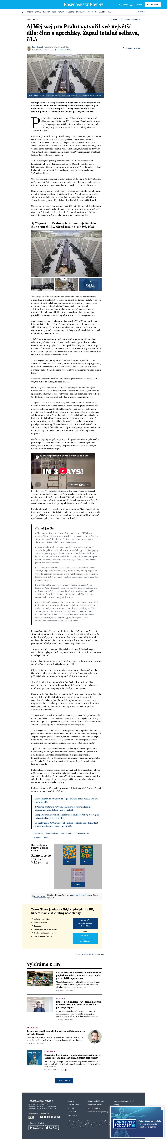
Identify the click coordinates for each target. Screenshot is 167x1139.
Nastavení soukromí (94, 1108)
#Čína (46, 838)
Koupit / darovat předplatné (124, 1101)
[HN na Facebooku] (45, 1117)
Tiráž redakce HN (74, 1105)
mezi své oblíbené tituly (80, 895)
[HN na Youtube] (58, 1117)
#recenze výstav (52, 833)
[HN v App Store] (52, 1127)
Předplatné (152, 4)
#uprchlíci (37, 838)
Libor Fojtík (98, 95)
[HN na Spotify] (55, 1117)
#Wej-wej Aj (38, 833)
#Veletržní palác (67, 833)
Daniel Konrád (37, 47)
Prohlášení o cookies (94, 1105)
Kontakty (71, 1101)
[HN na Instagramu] (48, 1117)
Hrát (69, 862)
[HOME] (23, 12)
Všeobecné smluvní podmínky (97, 1112)
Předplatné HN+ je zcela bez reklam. (92, 954)
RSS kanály (118, 1112)
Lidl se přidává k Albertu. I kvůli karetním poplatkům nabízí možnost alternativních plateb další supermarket (78, 975)
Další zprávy (64, 1081)
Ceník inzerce (72, 1115)
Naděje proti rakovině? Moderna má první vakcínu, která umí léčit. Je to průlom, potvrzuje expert (78, 1005)
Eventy (116, 1105)
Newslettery (118, 1108)
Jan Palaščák (32, 1028)
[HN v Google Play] (36, 1127)
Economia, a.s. (43, 1104)
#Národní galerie (83, 833)
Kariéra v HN (72, 1112)
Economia (71, 1108)
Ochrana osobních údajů (96, 1101)
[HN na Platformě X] (41, 1117)
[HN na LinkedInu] (52, 1117)
